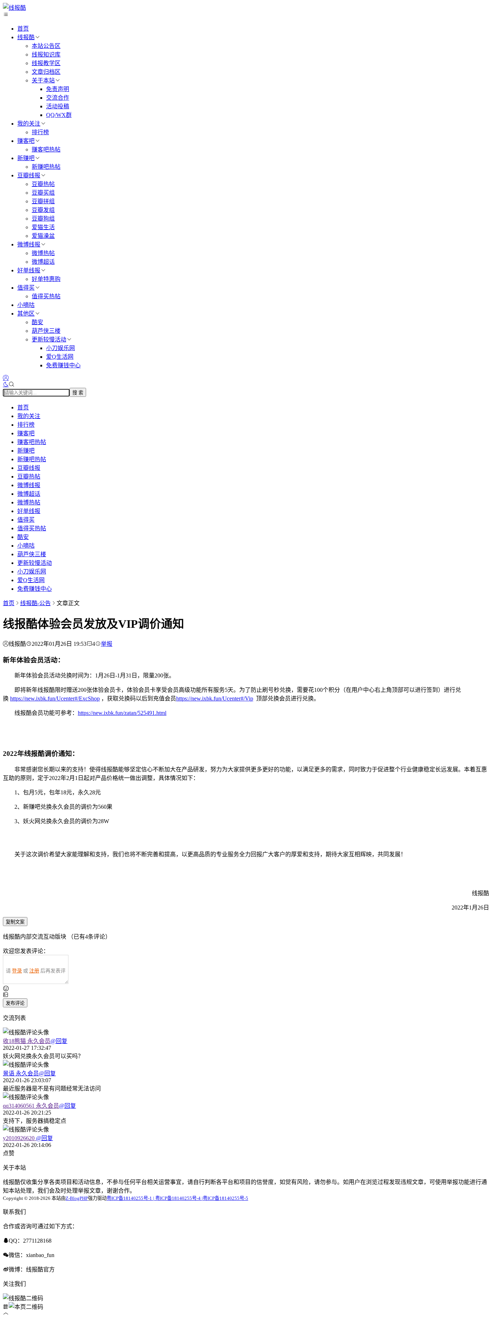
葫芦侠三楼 (46, 331)
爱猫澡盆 (43, 236)
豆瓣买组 (43, 193)
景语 (21, 1073)
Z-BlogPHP (77, 1198)
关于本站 (43, 80)
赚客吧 (26, 141)
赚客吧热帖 (46, 149)
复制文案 (15, 922)
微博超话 (43, 262)
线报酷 (26, 37)
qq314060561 (31, 1106)
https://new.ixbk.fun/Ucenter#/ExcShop (55, 698)
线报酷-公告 (35, 603)
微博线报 (28, 244)
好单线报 (28, 270)
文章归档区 (46, 72)
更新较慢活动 (49, 339)
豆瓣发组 (43, 210)
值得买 (26, 288)
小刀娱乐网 (60, 348)
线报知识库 (46, 54)
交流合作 (57, 98)
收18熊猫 (26, 1041)
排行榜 (40, 132)
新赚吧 (26, 158)
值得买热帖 (46, 296)
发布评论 (15, 1003)
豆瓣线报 (28, 175)
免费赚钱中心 (63, 365)
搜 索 (77, 392)
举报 (106, 644)
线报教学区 (46, 63)
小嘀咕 (26, 305)
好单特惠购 (46, 279)
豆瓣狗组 (43, 219)
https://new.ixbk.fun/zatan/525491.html (122, 713)
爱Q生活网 (59, 357)
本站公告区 (46, 46)
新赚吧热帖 (46, 167)
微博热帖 (43, 253)
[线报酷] (14, 8)
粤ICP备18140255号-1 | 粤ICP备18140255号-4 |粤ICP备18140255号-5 (177, 1198)
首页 (23, 29)
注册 (34, 971)
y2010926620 (19, 1138)
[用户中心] (6, 378)
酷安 (37, 322)
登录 (17, 971)
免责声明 (57, 89)
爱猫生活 (43, 227)
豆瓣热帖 (43, 184)
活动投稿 (57, 106)
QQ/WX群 (59, 115)
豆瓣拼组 (43, 201)
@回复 (58, 1041)
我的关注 (28, 124)
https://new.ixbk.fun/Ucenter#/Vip (214, 698)
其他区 (26, 313)
